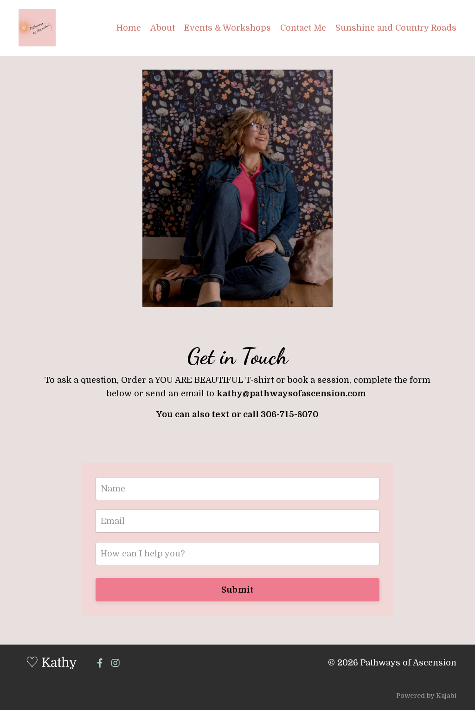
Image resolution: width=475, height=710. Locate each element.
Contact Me (303, 27)
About (162, 27)
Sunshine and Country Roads (395, 27)
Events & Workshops (227, 27)
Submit (237, 589)
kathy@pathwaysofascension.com (291, 393)
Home (128, 27)
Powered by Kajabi (426, 695)
